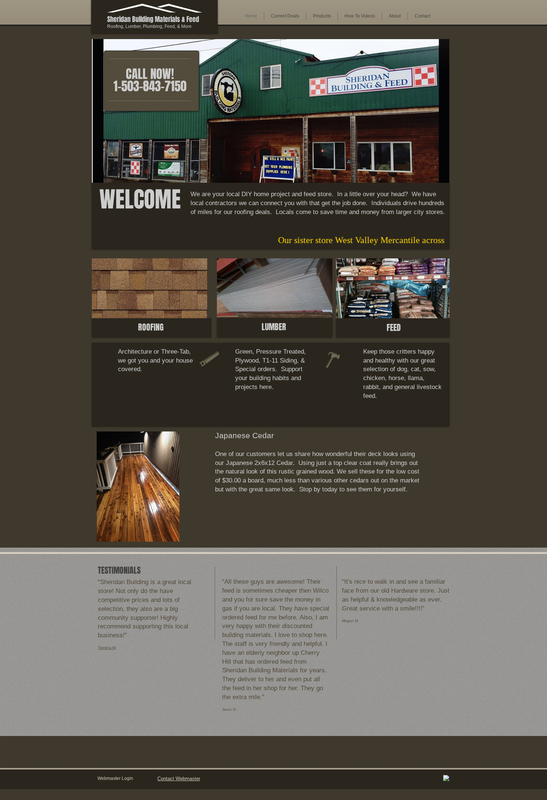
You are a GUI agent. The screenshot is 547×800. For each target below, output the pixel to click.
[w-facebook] (446, 778)
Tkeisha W (106, 648)
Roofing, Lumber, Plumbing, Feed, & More (149, 26)
